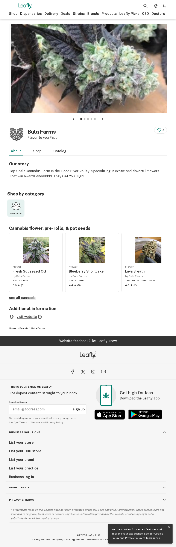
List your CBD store (25, 451)
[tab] (81, 119)
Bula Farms (38, 328)
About (16, 151)
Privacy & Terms (21, 499)
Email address (18, 402)
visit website (27, 317)
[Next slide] (102, 119)
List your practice (23, 468)
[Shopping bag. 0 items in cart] (164, 6)
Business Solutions (25, 432)
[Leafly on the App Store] (109, 415)
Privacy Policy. (55, 422)
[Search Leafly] (145, 6)
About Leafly (19, 487)
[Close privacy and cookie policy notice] (169, 527)
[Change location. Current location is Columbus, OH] (155, 6)
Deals (65, 14)
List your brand (21, 460)
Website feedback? (88, 341)
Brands (93, 14)
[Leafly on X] (83, 371)
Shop (13, 14)
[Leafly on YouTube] (103, 371)
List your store (21, 442)
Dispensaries (31, 14)
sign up (79, 409)
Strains (79, 14)
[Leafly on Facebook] (72, 371)
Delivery (51, 14)
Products (109, 14)
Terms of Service (29, 422)
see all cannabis (22, 298)
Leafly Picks (129, 14)
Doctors (158, 14)
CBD (145, 14)
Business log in (21, 477)
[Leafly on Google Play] (145, 415)
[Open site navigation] (11, 6)
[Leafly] (25, 6)
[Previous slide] (73, 119)
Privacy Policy (133, 537)
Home (13, 328)
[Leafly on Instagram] (93, 371)
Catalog (59, 151)
